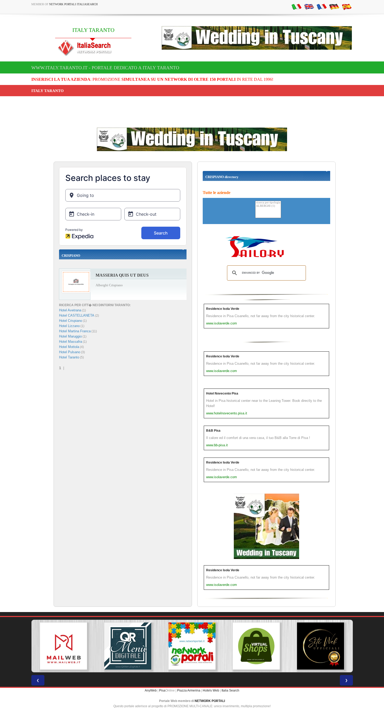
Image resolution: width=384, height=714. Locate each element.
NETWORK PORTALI (210, 701)
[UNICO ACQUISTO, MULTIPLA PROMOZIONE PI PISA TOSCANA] (192, 646)
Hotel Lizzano (69, 326)
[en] (309, 6)
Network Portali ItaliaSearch (73, 4)
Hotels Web (211, 690)
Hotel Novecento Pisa (222, 393)
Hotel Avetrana (70, 310)
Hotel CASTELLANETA (76, 315)
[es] (346, 6)
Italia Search (230, 690)
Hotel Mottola (69, 347)
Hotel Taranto (69, 357)
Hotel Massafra (70, 342)
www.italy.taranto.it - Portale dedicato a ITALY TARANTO (105, 67)
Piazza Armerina (188, 690)
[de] (334, 6)
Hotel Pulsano (69, 352)
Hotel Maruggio (70, 336)
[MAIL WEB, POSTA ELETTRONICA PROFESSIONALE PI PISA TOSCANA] (63, 646)
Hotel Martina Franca (75, 331)
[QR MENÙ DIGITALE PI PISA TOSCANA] (127, 646)
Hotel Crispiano (70, 321)
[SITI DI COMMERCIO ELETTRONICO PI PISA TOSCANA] (256, 646)
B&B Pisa (213, 430)
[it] (296, 6)
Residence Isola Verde (222, 309)
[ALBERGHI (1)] (268, 206)
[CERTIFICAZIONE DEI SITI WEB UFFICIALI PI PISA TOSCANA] (320, 646)
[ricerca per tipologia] (268, 202)
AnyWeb (151, 690)
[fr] (321, 6)
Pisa (162, 690)
